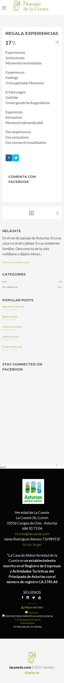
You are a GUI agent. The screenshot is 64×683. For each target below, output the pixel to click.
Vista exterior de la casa (13, 306)
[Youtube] (39, 597)
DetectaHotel (27, 623)
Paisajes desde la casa (12, 347)
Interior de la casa (10, 336)
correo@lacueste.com (32, 534)
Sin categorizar (10, 287)
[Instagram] (28, 597)
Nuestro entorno (9, 316)
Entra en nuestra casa (15, 262)
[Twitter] (34, 597)
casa (4, 281)
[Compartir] (9, 158)
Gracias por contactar (12, 326)
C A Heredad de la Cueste (28, 619)
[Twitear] (15, 158)
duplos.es (32, 672)
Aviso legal (32, 544)
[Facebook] (23, 597)
